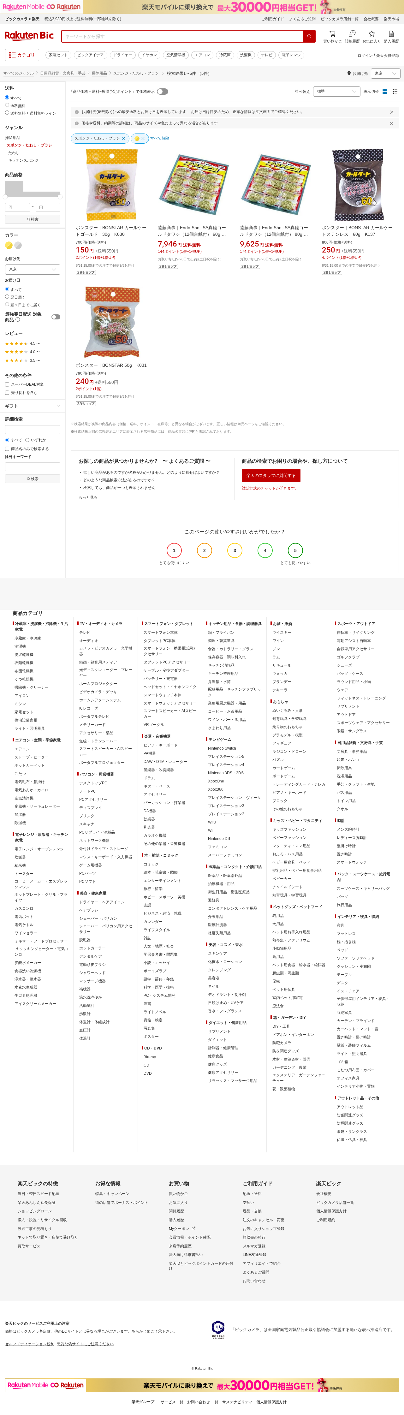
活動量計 (86, 1005)
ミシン (20, 704)
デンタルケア (90, 956)
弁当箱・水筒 (219, 682)
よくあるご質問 (302, 19)
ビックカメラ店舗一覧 (340, 19)
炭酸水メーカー (28, 962)
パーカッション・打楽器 (164, 802)
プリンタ (86, 816)
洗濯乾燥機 (24, 654)
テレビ (266, 55)
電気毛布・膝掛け (30, 782)
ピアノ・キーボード (161, 745)
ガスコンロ (24, 908)
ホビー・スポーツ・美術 (164, 897)
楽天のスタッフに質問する (271, 475)
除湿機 (20, 823)
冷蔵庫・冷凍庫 (28, 638)
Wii (210, 830)
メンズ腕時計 (348, 829)
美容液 (213, 978)
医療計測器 (217, 925)
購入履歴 (176, 1220)
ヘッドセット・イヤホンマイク (170, 687)
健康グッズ (217, 1064)
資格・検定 (153, 1020)
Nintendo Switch (222, 748)
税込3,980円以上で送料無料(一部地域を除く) (83, 19)
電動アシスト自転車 (354, 641)
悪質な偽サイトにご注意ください (85, 1344)
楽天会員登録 (387, 55)
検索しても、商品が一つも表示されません (119, 487)
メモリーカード (92, 724)
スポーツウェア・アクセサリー (363, 723)
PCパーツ (87, 873)
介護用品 (215, 916)
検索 (35, 219)
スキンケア (217, 953)
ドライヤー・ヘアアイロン (102, 902)
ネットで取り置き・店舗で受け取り (48, 1237)
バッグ (342, 897)
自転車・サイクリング (356, 632)
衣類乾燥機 (24, 663)
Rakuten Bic (29, 36)
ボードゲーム (283, 776)
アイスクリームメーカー (35, 1004)
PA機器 (150, 753)
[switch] (55, 316)
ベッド (342, 950)
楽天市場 (391, 19)
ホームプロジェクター (98, 683)
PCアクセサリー (93, 799)
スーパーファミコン (225, 855)
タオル (342, 809)
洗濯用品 (344, 776)
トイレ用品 (346, 801)
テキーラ (280, 690)
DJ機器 (150, 811)
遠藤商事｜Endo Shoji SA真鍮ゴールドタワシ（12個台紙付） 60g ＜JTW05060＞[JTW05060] (192, 234)
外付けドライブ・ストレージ (103, 849)
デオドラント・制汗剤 (227, 994)
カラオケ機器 (155, 835)
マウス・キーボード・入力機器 (105, 857)
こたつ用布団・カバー (356, 1070)
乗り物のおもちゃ (287, 727)
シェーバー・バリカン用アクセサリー (105, 929)
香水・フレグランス (225, 1011)
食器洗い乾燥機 (28, 971)
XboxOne (216, 781)
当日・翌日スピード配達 (38, 1194)
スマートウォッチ (352, 862)
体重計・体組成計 (94, 1022)
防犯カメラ (281, 1043)
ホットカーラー (92, 948)
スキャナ (86, 824)
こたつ (20, 773)
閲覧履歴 (176, 1211)
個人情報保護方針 (331, 1211)
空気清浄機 (175, 55)
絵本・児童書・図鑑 (161, 872)
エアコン (202, 55)
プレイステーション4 (226, 765)
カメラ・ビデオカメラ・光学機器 (105, 651)
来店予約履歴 (180, 1246)
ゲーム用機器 (90, 865)
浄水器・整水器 (28, 979)
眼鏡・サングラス (352, 731)
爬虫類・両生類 (285, 973)
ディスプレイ (90, 808)
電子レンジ (291, 55)
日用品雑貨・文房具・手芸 (63, 73)
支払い (248, 1202)
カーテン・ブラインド (356, 1021)
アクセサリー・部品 (96, 733)
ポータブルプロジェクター (102, 762)
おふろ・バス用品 (287, 854)
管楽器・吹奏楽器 (159, 770)
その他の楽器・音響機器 (164, 843)
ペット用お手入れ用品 (291, 932)
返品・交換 (252, 1211)
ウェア (342, 690)
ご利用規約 (325, 1220)
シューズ (344, 665)
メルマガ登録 (254, 1246)
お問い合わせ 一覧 (202, 1402)
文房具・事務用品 (352, 751)
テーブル (344, 974)
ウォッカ (280, 673)
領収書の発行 (254, 1237)
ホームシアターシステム (100, 700)
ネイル (213, 986)
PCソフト (87, 881)
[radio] (7, 97)
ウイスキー (281, 632)
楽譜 (147, 905)
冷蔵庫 (225, 55)
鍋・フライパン (221, 632)
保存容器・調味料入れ (227, 657)
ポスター (151, 1036)
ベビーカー (281, 879)
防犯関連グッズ (350, 1115)
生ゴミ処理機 (26, 995)
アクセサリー (155, 794)
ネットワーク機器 (94, 840)
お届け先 (12, 259)
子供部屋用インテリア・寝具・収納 (363, 1001)
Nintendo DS (219, 838)
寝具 (340, 925)
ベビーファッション (289, 837)
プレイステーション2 (226, 814)
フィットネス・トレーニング (361, 698)
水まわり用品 (219, 728)
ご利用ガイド (272, 19)
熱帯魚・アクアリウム (291, 940)
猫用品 (278, 915)
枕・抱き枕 (346, 942)
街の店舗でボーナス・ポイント (121, 1202)
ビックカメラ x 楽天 (22, 19)
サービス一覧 (172, 1402)
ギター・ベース (157, 786)
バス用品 (344, 792)
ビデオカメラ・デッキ (98, 692)
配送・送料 (252, 1194)
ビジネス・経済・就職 (162, 913)
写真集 (149, 1028)
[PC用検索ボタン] (309, 36)
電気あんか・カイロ (32, 790)
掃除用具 (344, 768)
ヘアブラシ (88, 910)
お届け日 (12, 280)
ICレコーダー (90, 708)
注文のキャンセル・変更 (263, 1220)
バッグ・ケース (350, 673)
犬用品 (278, 924)
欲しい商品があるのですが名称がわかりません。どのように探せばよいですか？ (151, 472)
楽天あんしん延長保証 (37, 1202)
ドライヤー (122, 55)
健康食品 (215, 1056)
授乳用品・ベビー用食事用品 (297, 870)
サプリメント (219, 1031)
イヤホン (149, 55)
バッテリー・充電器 (161, 678)
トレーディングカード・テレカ (298, 784)
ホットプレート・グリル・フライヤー (41, 897)
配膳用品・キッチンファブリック (234, 692)
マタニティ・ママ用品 (291, 846)
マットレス (346, 933)
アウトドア (346, 714)
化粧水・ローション (225, 962)
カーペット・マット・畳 (357, 1029)
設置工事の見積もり (35, 1229)
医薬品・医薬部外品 (225, 875)
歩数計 (85, 1014)
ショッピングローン (35, 1211)
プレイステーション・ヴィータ (234, 797)
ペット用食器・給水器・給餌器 (298, 965)
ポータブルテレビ (94, 716)
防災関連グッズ (285, 1051)
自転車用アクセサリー (356, 649)
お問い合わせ (254, 1281)
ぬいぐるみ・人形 (287, 710)
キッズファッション (289, 829)
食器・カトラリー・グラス (230, 649)
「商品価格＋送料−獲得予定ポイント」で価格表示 (112, 91)
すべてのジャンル (18, 73)
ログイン (365, 55)
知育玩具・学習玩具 (289, 718)
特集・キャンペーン (112, 1194)
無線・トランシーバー (98, 741)
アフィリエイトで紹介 (262, 1263)
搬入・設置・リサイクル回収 (42, 1220)
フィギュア (281, 743)
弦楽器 (149, 819)
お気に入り (178, 1202)
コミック (151, 864)
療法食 (278, 1006)
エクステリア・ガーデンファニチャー (298, 1078)
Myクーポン (179, 1229)
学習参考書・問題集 (161, 954)
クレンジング (219, 970)
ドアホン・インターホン (293, 1034)
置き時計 (344, 854)
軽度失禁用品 (219, 933)
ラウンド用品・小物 (354, 682)
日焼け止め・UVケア (226, 1003)
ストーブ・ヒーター (32, 757)
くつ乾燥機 (24, 679)
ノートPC (87, 791)
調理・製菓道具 (221, 641)
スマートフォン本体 (161, 632)
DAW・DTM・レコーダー (165, 761)
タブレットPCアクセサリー (167, 662)
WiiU (212, 822)
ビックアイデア (90, 55)
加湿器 (20, 814)
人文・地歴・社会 (159, 946)
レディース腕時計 (352, 837)
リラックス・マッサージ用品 (232, 1081)
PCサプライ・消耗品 (97, 832)
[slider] (5, 196)
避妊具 (213, 900)
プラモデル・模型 (287, 735)
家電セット (58, 55)
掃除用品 (99, 73)
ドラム (149, 778)
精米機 (20, 865)
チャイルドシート (287, 887)
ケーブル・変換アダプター (166, 670)
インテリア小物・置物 (356, 1086)
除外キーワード (18, 457)
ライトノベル (155, 1012)
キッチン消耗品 (221, 665)
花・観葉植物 (283, 1089)
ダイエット (217, 1039)
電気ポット (24, 916)
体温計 (85, 1038)
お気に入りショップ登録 (263, 1229)
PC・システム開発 (159, 995)
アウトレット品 (350, 1107)
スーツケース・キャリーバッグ (363, 888)
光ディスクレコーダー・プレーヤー (105, 673)
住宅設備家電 (26, 720)
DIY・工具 (281, 1026)
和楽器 (149, 827)
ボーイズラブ (155, 971)
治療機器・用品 (221, 884)
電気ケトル (24, 925)
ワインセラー (26, 933)
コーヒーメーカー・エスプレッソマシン (41, 884)
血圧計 (85, 1030)
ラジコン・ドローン (289, 751)
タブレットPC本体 (159, 641)
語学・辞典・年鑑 (159, 979)
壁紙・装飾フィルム (354, 1045)
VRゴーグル (154, 724)
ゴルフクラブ (348, 657)
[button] (14, 189)
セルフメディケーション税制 (29, 1344)
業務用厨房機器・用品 (227, 703)
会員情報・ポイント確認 (190, 1237)
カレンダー (153, 921)
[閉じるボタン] (392, 112)
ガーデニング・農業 (289, 1067)
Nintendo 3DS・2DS (226, 773)
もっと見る (88, 497)
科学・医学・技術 (159, 987)
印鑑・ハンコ (348, 760)
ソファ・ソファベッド (356, 958)
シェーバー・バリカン (98, 918)
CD (146, 1065)
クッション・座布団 (354, 966)
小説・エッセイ (157, 962)
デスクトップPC (93, 783)
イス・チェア (348, 991)
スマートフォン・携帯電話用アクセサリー (170, 651)
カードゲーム (283, 768)
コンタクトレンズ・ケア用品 (232, 908)
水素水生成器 (26, 987)
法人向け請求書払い (186, 1254)
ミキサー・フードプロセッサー (41, 941)
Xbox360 (215, 789)
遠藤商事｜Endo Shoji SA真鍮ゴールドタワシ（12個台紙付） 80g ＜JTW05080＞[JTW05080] (274, 234)
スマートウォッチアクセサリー (170, 703)
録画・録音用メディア (98, 662)
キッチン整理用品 (223, 673)
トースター (24, 873)
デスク (342, 983)
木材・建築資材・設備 (291, 1059)
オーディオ (88, 641)
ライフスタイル (157, 930)
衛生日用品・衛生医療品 (229, 892)
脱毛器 (85, 940)
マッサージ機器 (92, 981)
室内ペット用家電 (287, 998)
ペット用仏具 (283, 989)
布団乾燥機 (24, 671)
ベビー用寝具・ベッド (291, 862)
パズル (278, 760)
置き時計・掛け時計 (354, 1037)
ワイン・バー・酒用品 (227, 719)
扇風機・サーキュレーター (37, 806)
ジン (276, 649)
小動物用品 (281, 948)
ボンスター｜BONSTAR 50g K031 (111, 365)
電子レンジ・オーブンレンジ (39, 849)
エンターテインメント (162, 880)
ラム (276, 657)
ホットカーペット (30, 765)
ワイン (278, 641)
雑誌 (147, 938)
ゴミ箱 (342, 1062)
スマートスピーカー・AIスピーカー (105, 751)
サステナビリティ (237, 1402)
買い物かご (178, 1194)
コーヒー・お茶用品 (225, 711)
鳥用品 (278, 956)
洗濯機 (246, 55)
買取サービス (29, 1246)
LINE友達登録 (254, 1254)
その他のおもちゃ (287, 809)
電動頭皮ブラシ (92, 964)
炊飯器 (20, 857)
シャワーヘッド (92, 973)
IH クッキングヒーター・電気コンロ (41, 952)
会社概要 (371, 19)
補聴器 (85, 989)
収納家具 (344, 1012)
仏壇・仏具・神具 (352, 1140)
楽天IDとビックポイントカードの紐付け (201, 1266)
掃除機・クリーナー (32, 687)
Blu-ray (150, 1057)
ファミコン (217, 847)
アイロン (22, 695)
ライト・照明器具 (30, 728)
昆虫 (276, 981)
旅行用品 (344, 905)
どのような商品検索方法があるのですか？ (119, 480)
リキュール (281, 665)
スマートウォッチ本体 (162, 695)
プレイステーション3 (226, 806)
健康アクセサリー (223, 1072)
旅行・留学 (153, 889)
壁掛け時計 (346, 846)
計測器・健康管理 (223, 1048)
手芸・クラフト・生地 (356, 784)
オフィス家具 (348, 1078)
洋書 (147, 1004)
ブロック (280, 801)
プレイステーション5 (226, 756)
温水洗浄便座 (90, 997)
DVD (148, 1073)
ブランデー (281, 682)
